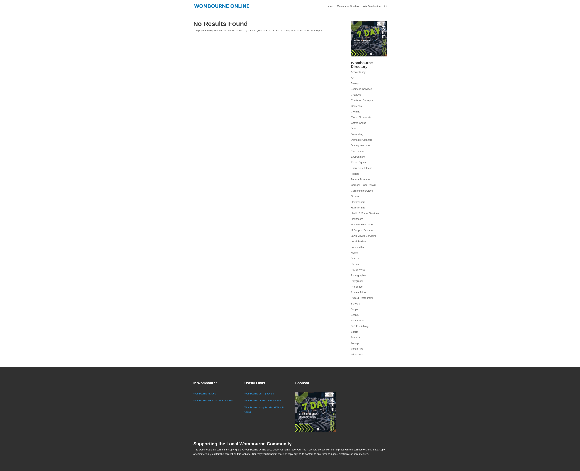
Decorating (357, 134)
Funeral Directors (361, 179)
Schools (355, 303)
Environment (358, 156)
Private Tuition (359, 292)
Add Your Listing (372, 6)
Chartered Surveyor (362, 100)
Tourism (355, 337)
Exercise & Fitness (361, 168)
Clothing (355, 111)
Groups (355, 196)
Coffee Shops (358, 123)
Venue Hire (357, 348)
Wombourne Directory (348, 6)
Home (330, 6)
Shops (354, 309)
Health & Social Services (365, 213)
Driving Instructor (361, 145)
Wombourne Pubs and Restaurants (213, 400)
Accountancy (358, 72)
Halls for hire (358, 207)
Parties (355, 264)
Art (352, 77)
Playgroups (357, 281)
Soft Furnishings (360, 326)
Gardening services (362, 190)
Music (354, 252)
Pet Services (358, 269)
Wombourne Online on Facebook (262, 400)
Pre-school (357, 286)
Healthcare (357, 219)
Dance (354, 128)
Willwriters (357, 354)
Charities (356, 94)
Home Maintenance (362, 224)
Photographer (358, 275)
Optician (355, 258)
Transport (356, 343)
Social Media (358, 320)
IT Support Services (362, 230)
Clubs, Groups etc (361, 117)
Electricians (357, 151)
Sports (354, 331)
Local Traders (358, 241)
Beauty (355, 83)
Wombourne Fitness (204, 393)
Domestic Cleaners (361, 139)
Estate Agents (359, 162)
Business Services (361, 89)
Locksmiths (357, 247)
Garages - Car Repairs (364, 185)
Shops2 (355, 315)
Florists (355, 173)
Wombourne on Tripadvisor (259, 393)
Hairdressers (358, 202)
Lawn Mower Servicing (363, 235)
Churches (356, 106)
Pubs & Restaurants (362, 297)
